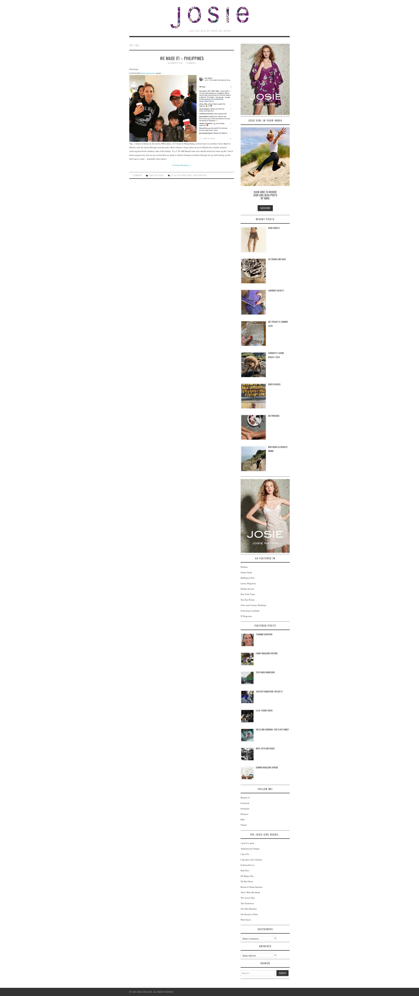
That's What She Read (250, 892)
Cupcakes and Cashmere (251, 859)
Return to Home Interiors (252, 886)
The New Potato (248, 599)
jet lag (173, 175)
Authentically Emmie (250, 848)
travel (189, 175)
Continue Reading (181, 165)
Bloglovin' (245, 797)
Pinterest (244, 814)
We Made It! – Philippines (182, 58)
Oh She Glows (247, 881)
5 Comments (191, 63)
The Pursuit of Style (249, 914)
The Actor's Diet (248, 897)
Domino (244, 566)
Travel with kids (200, 175)
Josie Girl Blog (209, 17)
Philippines (181, 175)
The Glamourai (247, 903)
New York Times (248, 594)
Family (151, 175)
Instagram (245, 808)
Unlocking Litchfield (250, 610)
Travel (161, 175)
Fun (156, 175)
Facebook (245, 803)
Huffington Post (248, 577)
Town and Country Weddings (253, 605)
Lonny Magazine (248, 583)
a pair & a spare (247, 843)
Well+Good (246, 919)
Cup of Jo (245, 854)
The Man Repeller (249, 908)
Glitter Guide (246, 572)
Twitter (244, 824)
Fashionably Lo (248, 865)
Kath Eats (245, 870)
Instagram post (148, 73)
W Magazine (246, 616)
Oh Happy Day (247, 876)
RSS (242, 819)
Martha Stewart (247, 588)
